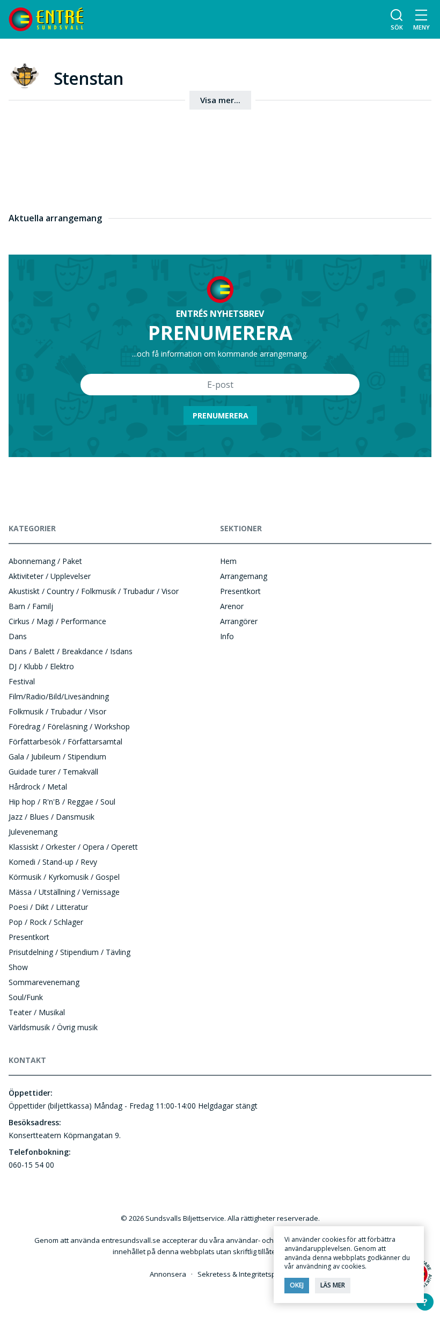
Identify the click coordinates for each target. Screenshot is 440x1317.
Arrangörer (239, 621)
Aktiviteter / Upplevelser (50, 576)
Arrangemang (243, 576)
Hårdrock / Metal (38, 786)
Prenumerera (220, 415)
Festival (22, 681)
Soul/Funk (26, 997)
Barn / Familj (31, 606)
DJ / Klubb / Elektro (41, 666)
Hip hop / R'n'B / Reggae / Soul (62, 802)
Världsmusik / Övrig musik (53, 1027)
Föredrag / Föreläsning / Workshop (69, 726)
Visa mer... (220, 100)
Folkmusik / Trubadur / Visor (57, 711)
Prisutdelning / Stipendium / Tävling (69, 952)
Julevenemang (33, 832)
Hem (228, 561)
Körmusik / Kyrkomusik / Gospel (64, 877)
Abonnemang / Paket (45, 561)
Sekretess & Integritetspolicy (243, 1274)
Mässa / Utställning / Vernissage (64, 892)
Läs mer (332, 1285)
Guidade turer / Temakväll (53, 771)
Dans (18, 636)
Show (18, 967)
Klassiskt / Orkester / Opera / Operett (73, 847)
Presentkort (29, 937)
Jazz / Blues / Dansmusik (51, 817)
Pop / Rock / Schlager (46, 922)
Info (227, 636)
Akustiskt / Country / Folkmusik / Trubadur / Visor (94, 591)
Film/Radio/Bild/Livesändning (59, 696)
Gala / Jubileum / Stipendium (57, 756)
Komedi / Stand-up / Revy (53, 862)
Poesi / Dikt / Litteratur (48, 907)
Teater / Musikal (37, 1012)
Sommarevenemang (44, 982)
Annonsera (168, 1274)
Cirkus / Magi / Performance (57, 621)
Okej (297, 1285)
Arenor (232, 606)
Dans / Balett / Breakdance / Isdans (71, 651)
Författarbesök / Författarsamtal (65, 741)
